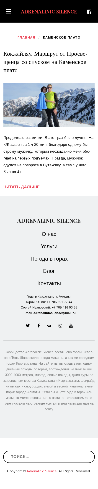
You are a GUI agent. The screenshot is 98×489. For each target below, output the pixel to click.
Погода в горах (49, 259)
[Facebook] (38, 326)
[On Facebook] (91, 12)
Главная (27, 37)
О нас (49, 234)
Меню (8, 11)
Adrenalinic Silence (49, 220)
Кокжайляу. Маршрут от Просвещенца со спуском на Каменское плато (45, 61)
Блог (49, 271)
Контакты (49, 283)
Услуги (49, 246)
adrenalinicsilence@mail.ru (55, 313)
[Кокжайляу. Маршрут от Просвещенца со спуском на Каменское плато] (49, 105)
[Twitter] (28, 326)
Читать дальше (21, 187)
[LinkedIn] (49, 326)
